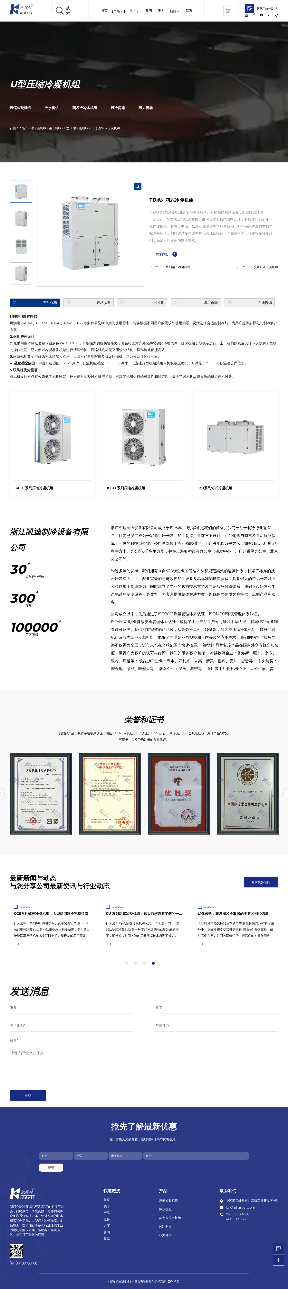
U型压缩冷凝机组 (76, 128)
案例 (149, 11)
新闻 (173, 11)
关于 (133, 11)
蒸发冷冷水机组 (84, 108)
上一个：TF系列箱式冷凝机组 (170, 267)
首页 (104, 11)
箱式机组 (55, 128)
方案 (107, 1226)
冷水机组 (52, 108)
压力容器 (146, 108)
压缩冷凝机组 (20, 108)
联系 (189, 11)
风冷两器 (118, 108)
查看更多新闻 (261, 882)
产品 (116, 11)
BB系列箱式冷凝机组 (124, 488)
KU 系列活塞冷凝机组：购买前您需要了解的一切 (144, 914)
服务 (161, 11)
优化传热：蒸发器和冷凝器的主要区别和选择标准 (236, 914)
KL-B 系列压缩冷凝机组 (35, 488)
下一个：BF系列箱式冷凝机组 (257, 267)
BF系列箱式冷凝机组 (215, 488)
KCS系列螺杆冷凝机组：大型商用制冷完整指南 (51, 914)
